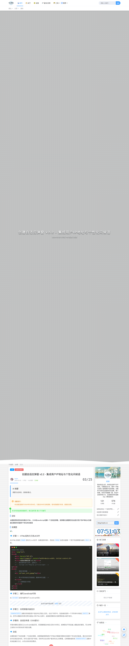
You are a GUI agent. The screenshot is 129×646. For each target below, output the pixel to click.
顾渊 (107, 481)
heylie (16, 478)
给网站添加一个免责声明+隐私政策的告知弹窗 (106, 509)
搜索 (118, 3)
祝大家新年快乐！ (102, 515)
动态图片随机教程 (102, 512)
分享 (16, 8)
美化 (10, 8)
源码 (21, 8)
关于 (29, 3)
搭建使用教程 (19, 469)
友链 (37, 3)
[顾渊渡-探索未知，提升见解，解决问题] (12, 3)
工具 (57, 3)
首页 (20, 3)
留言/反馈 (47, 3)
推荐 (64, 3)
